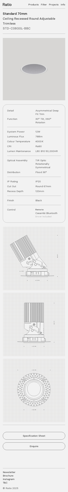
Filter (44, 4)
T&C (5, 482)
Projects (54, 4)
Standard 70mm (15, 14)
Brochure (8, 475)
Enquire (34, 446)
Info (63, 4)
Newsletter (9, 472)
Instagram (8, 479)
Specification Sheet (34, 435)
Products (33, 4)
